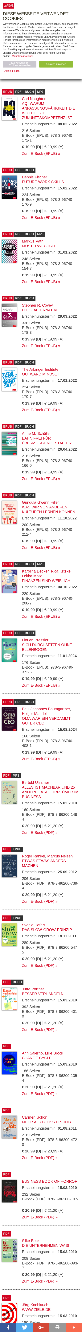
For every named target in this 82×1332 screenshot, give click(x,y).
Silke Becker (32, 1241)
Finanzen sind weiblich (46, 581)
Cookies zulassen (56, 64)
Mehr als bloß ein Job (46, 1122)
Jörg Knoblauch (35, 1305)
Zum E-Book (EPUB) (39, 153)
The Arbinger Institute (40, 369)
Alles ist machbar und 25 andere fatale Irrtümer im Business (50, 792)
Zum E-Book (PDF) (38, 832)
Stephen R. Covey (37, 305)
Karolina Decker (35, 571)
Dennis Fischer (34, 177)
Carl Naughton (34, 99)
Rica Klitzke (61, 571)
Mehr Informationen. (23, 56)
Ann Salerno (32, 1053)
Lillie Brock (54, 1053)
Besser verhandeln (43, 994)
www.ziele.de (36, 1309)
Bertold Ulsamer (35, 782)
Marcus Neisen (60, 856)
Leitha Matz (32, 576)
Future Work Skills (43, 182)
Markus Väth (32, 241)
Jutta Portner (33, 989)
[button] (8, 1327)
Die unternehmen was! (45, 1245)
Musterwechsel (39, 246)
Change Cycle (36, 1058)
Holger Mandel (34, 714)
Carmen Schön (34, 1117)
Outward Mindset (40, 374)
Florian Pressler (35, 640)
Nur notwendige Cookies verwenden (20, 64)
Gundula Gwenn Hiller (40, 502)
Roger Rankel (33, 856)
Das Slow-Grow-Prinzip (47, 930)
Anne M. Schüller (36, 433)
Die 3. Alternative (40, 310)
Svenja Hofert (33, 925)
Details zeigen (11, 70)
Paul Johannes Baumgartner (46, 709)
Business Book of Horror (49, 1181)
